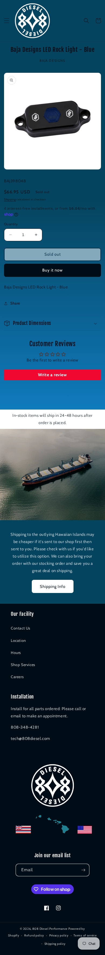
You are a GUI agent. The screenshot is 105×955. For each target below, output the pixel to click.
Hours (16, 652)
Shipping (10, 199)
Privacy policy (59, 935)
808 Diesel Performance (50, 929)
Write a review (52, 374)
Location (18, 640)
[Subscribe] (83, 870)
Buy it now (52, 270)
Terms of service (85, 935)
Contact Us (20, 628)
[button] (7, 21)
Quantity (11, 224)
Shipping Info (52, 586)
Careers (17, 676)
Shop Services (23, 664)
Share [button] (15, 303)
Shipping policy (55, 944)
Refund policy (34, 935)
